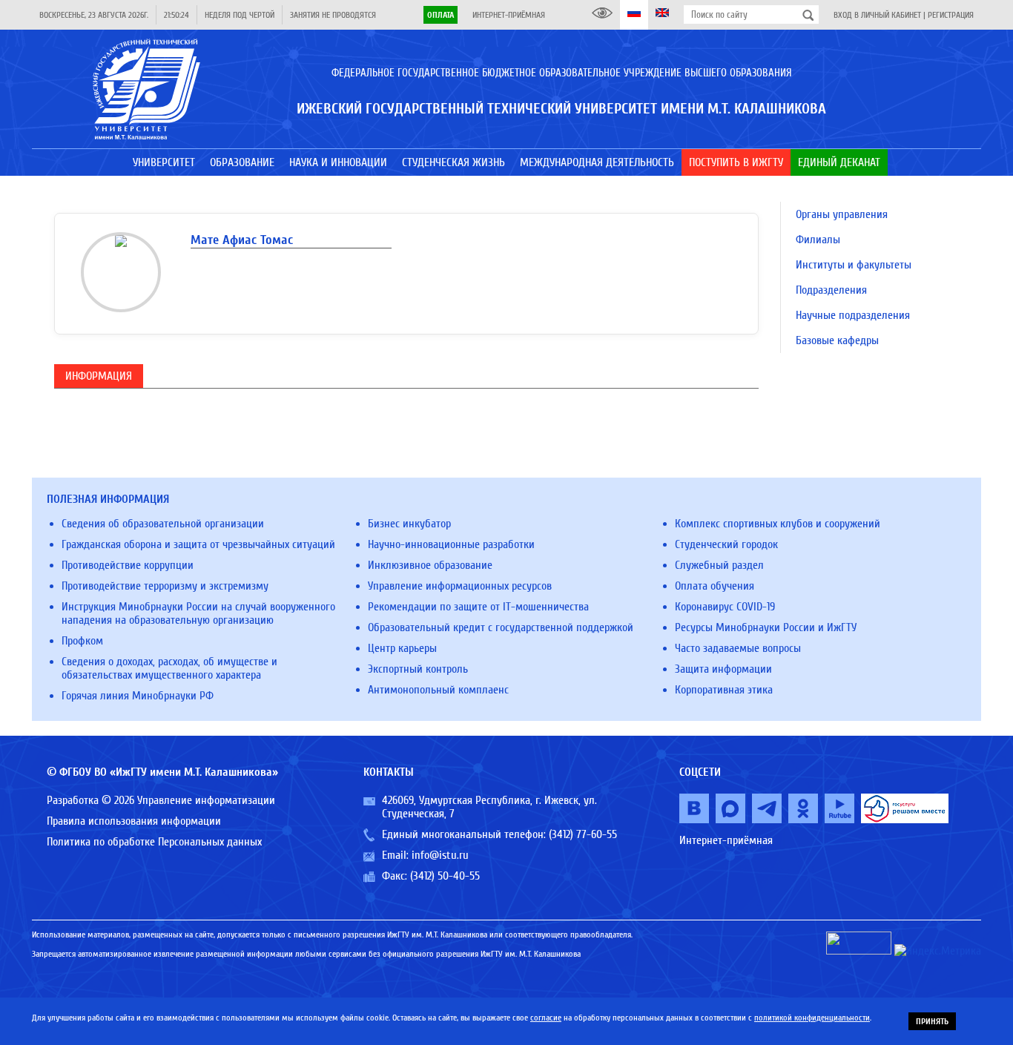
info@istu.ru (440, 855)
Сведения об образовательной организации (163, 523)
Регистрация (951, 15)
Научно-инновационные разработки (451, 544)
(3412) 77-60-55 (583, 834)
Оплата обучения (714, 586)
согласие (545, 1017)
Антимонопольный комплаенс (438, 689)
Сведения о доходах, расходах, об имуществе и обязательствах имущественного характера (169, 668)
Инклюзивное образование (430, 565)
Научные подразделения (853, 315)
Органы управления (842, 214)
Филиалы (818, 239)
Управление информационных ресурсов (460, 586)
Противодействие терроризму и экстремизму (165, 586)
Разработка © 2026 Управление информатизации (161, 800)
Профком (82, 640)
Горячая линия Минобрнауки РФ (138, 695)
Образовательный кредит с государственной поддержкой (500, 627)
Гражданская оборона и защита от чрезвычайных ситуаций (198, 544)
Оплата (440, 15)
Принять (932, 1021)
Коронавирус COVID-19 (725, 606)
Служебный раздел (719, 565)
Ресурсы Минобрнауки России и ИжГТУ (766, 627)
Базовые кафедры (837, 340)
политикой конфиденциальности (812, 1017)
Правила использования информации (134, 821)
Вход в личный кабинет (877, 15)
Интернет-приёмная (508, 15)
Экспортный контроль (418, 669)
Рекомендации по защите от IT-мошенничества (478, 606)
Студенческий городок (726, 544)
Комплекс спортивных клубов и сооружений (777, 523)
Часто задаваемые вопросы (738, 648)
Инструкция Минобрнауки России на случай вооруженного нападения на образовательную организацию (198, 613)
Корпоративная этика (724, 689)
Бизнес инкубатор (409, 523)
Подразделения (831, 290)
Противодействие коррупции (128, 565)
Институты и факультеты (853, 264)
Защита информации (723, 669)
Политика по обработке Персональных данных (154, 841)
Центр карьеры (402, 648)
